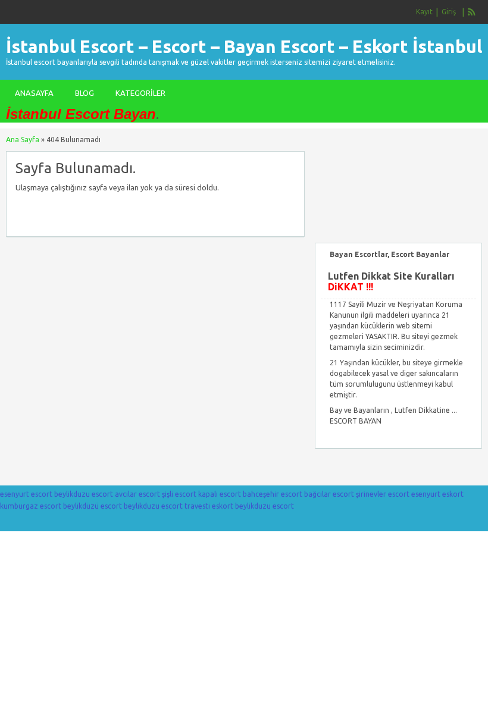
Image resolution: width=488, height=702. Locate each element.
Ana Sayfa (22, 139)
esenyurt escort (26, 494)
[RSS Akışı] (472, 12)
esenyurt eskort (437, 494)
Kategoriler (140, 93)
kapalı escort (219, 494)
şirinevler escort (382, 494)
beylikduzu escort (83, 494)
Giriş (449, 11)
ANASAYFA (34, 93)
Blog (84, 93)
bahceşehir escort (272, 494)
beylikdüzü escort (92, 506)
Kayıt (424, 11)
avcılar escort (137, 494)
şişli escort (179, 494)
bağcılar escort (329, 494)
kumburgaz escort (30, 506)
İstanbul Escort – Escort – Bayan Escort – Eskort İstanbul (244, 46)
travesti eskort (208, 506)
